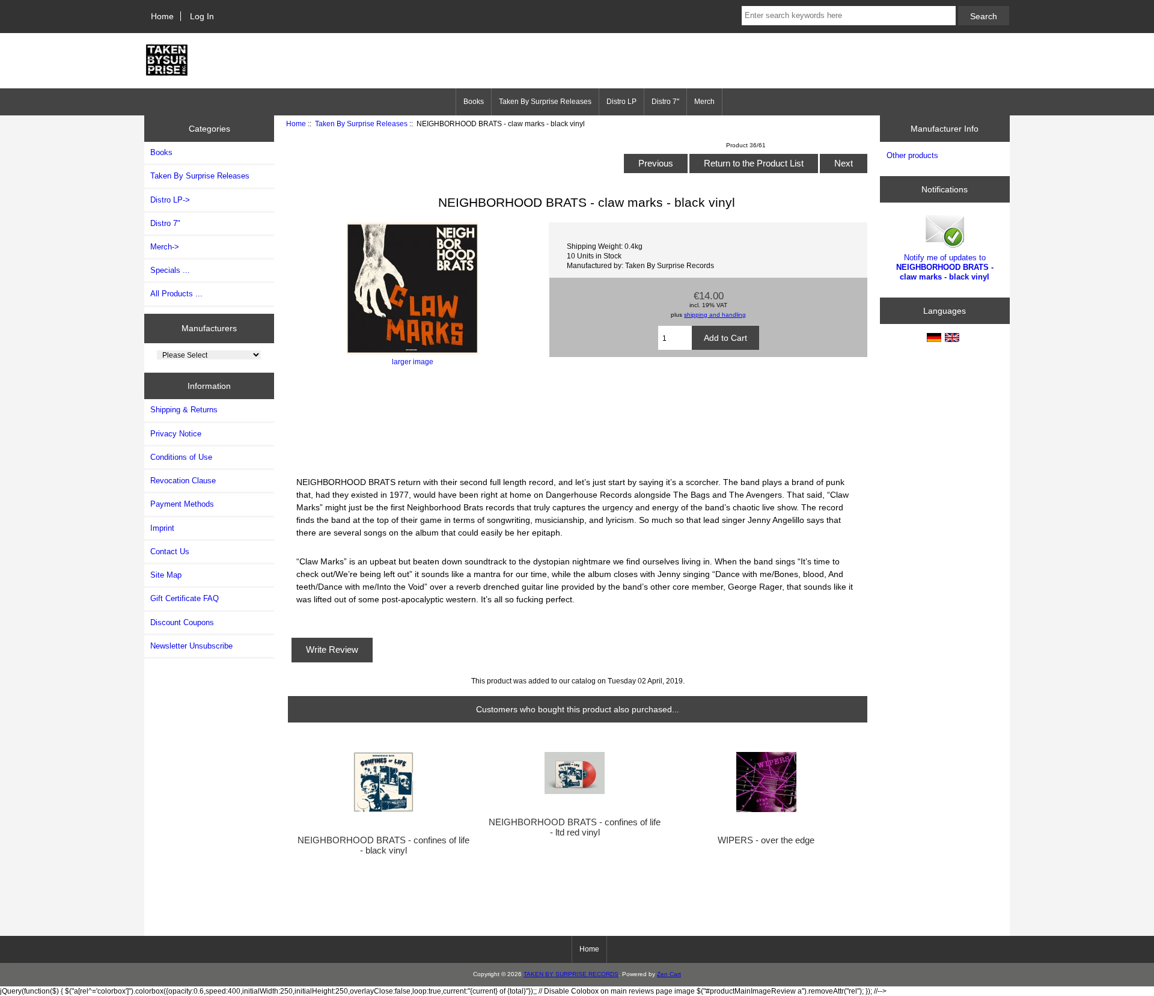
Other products (912, 155)
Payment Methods (182, 504)
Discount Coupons (182, 622)
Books (473, 101)
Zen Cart (669, 974)
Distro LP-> (170, 199)
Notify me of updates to (945, 267)
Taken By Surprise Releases (361, 123)
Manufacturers (209, 328)
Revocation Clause (183, 480)
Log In (202, 16)
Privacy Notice (175, 433)
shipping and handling (715, 314)
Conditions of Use (181, 457)
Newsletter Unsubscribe (191, 645)
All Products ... (176, 293)
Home (162, 16)
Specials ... (170, 270)
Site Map (166, 574)
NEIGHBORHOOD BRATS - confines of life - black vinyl (383, 845)
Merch (704, 101)
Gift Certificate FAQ (184, 598)
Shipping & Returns (184, 409)
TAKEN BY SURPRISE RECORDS (571, 974)
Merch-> (164, 246)
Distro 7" (665, 101)
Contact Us (169, 551)
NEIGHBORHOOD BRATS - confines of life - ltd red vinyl (575, 827)
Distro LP (621, 101)
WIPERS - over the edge (766, 840)
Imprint (162, 528)
